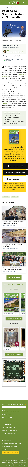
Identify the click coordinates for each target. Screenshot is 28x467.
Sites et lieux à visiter (8, 433)
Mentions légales (13, 462)
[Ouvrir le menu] (2, 2)
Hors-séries (14, 323)
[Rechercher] (4, 2)
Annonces (21, 384)
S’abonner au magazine (10, 453)
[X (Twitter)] (8, 417)
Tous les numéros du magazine (11, 443)
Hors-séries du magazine (9, 446)
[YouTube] (11, 417)
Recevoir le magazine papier (16, 172)
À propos (16, 411)
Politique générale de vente (10, 460)
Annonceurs (7, 414)
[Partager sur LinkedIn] (16, 56)
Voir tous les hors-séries (14, 354)
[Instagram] (5, 417)
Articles (3, 7)
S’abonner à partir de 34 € (16, 179)
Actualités (6, 196)
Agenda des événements (9, 430)
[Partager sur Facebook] (11, 56)
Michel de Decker (7, 103)
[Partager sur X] (14, 56)
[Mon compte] (23, 2)
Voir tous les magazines (14, 318)
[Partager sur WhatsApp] (19, 56)
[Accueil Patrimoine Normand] (14, 404)
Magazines (14, 289)
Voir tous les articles (14, 277)
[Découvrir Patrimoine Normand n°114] (14, 137)
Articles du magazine (8, 427)
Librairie (4, 449)
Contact (6, 411)
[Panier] (26, 2)
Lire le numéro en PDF (16, 166)
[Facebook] (3, 417)
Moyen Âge (15, 196)
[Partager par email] (22, 56)
